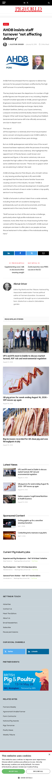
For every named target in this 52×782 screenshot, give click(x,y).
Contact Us (7, 609)
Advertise (7, 604)
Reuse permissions (10, 632)
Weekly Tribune (9, 735)
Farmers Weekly (9, 707)
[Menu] (4, 2)
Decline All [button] (38, 771)
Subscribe (7, 627)
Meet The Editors (9, 613)
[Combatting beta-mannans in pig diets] (9, 535)
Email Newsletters (10, 623)
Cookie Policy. (32, 767)
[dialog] (26, 767)
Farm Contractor (9, 716)
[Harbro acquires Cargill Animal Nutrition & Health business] (9, 499)
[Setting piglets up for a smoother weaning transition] (9, 523)
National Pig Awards (11, 721)
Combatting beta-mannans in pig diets (32, 533)
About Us (6, 618)
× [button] (49, 754)
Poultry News (8, 730)
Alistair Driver (17, 44)
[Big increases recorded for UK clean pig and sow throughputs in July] (26, 422)
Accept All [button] (13, 771)
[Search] (49, 2)
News (6, 24)
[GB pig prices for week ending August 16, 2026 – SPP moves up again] (26, 380)
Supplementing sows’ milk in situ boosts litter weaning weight (14, 269)
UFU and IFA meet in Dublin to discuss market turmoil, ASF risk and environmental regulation (24, 357)
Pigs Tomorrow (8, 725)
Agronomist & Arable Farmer (14, 712)
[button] (26, 777)
